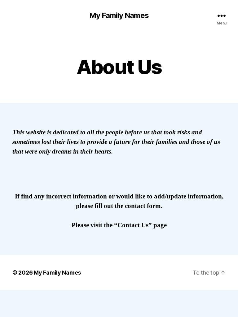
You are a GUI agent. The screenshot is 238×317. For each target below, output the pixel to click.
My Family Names (118, 15)
